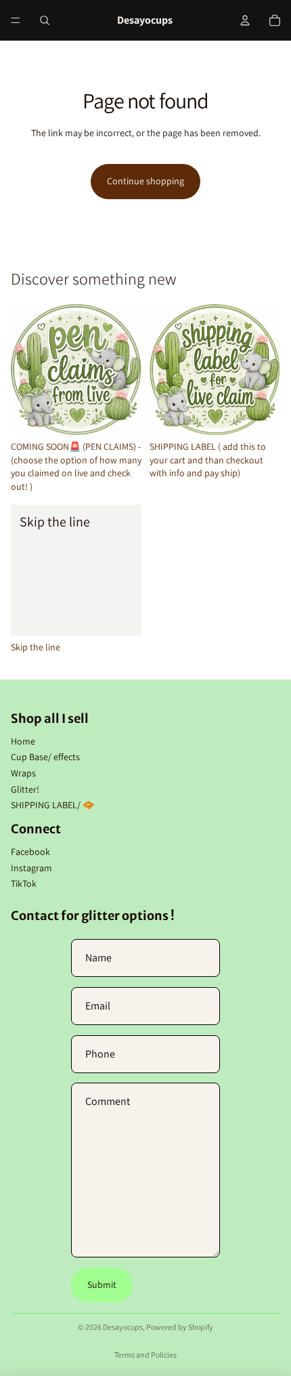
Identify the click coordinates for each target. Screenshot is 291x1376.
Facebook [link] (30, 852)
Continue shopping (145, 181)
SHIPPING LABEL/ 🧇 (52, 805)
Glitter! (25, 789)
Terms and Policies (145, 1355)
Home (23, 741)
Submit (101, 1284)
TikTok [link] (24, 883)
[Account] (245, 20)
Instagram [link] (31, 868)
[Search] (45, 20)
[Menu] (15, 20)
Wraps (23, 773)
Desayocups (123, 1327)
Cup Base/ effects (45, 757)
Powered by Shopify (179, 1327)
